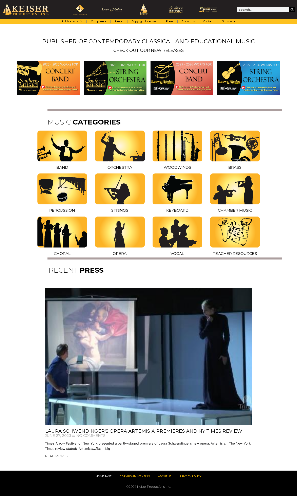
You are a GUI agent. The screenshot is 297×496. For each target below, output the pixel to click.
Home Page (104, 476)
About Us (188, 21)
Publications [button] (70, 21)
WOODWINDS (177, 167)
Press (169, 21)
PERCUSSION (62, 210)
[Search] (292, 9)
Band (62, 167)
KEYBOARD (177, 210)
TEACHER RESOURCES (235, 253)
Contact (208, 21)
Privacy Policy (190, 476)
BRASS (234, 167)
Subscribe (228, 21)
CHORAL (62, 253)
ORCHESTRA (119, 167)
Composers (98, 21)
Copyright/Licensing (145, 21)
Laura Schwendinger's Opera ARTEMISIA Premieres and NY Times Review (143, 431)
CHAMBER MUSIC (235, 210)
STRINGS (119, 210)
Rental (119, 21)
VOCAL (177, 253)
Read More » (56, 456)
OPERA (120, 253)
